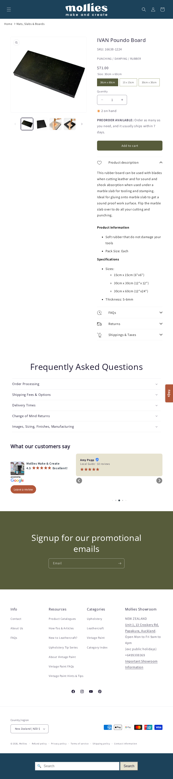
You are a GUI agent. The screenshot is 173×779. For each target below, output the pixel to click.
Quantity (102, 91)
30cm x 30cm (149, 81)
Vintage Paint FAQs (61, 666)
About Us (17, 628)
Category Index (97, 647)
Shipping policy (101, 743)
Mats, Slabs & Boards (30, 24)
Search (129, 766)
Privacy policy (59, 743)
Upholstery (94, 619)
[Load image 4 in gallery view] (70, 124)
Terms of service (79, 743)
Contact (16, 619)
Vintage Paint (96, 638)
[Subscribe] (119, 563)
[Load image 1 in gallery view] (27, 124)
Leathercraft (95, 628)
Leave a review (23, 489)
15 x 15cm (128, 81)
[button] (9, 9)
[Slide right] (81, 124)
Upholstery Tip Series (63, 647)
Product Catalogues (62, 619)
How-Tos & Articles (61, 628)
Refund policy (39, 743)
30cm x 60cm (108, 81)
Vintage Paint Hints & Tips (66, 676)
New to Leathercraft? (63, 638)
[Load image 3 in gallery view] (55, 124)
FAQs (14, 638)
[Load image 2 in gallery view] (41, 124)
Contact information (125, 743)
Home (8, 24)
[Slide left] (15, 124)
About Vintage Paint (62, 657)
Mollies (23, 743)
